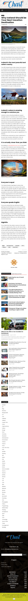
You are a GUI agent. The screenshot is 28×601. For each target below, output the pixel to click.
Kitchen (3, 476)
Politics (3, 503)
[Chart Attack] (14, 4)
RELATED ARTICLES (6, 274)
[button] (2, 10)
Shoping (4, 509)
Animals (4, 404)
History (3, 463)
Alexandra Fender (5, 334)
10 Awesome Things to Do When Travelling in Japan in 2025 (17, 309)
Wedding (4, 527)
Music (3, 494)
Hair (3, 459)
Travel (6, 13)
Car (2, 328)
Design (3, 430)
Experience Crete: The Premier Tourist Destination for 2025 (16, 296)
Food (3, 445)
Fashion (4, 441)
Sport (3, 513)
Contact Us (3, 562)
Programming (5, 505)
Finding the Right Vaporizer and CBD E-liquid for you (6, 253)
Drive (3, 432)
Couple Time (5, 422)
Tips (23, 245)
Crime (3, 424)
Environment (5, 439)
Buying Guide (5, 412)
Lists (3, 482)
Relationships (5, 507)
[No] (26, 597)
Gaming (3, 453)
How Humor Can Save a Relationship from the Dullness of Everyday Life (17, 285)
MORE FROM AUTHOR (16, 274)
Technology (4, 519)
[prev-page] (2, 314)
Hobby (3, 465)
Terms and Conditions (6, 566)
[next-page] (4, 314)
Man (3, 484)
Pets (3, 500)
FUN (3, 449)
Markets (4, 486)
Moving (3, 492)
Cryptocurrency (5, 426)
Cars (3, 416)
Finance (3, 443)
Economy (4, 434)
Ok (14, 598)
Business (4, 410)
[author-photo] (14, 265)
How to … (4, 470)
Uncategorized (5, 525)
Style (3, 515)
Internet (4, 472)
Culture (3, 428)
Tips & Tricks (5, 521)
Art (2, 406)
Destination (10, 245)
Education (4, 436)
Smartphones (5, 511)
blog (3, 408)
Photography (5, 502)
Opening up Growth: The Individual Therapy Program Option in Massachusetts (16, 375)
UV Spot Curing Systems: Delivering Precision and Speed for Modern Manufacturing (16, 356)
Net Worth (4, 496)
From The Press (5, 447)
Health (3, 461)
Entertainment (5, 437)
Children (4, 420)
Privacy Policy (4, 564)
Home (2, 13)
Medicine (4, 488)
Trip (9, 247)
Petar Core (4, 24)
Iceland (17, 245)
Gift (3, 455)
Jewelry (3, 474)
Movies (3, 490)
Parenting (4, 498)
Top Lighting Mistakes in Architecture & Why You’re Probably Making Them (16, 291)
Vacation (15, 247)
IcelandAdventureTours (14, 145)
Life (3, 480)
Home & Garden (5, 469)
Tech (3, 517)
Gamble (3, 451)
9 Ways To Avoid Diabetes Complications (20, 252)
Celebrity (4, 418)
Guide (3, 457)
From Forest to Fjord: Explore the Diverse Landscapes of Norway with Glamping (16, 303)
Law (3, 478)
